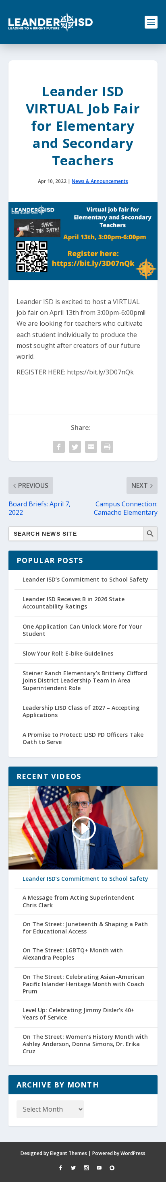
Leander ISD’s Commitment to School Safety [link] (85, 579)
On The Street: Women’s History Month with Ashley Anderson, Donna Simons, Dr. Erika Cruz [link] (85, 1044)
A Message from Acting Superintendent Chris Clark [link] (78, 901)
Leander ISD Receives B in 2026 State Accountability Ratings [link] (73, 602)
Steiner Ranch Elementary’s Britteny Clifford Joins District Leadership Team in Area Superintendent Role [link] (85, 680)
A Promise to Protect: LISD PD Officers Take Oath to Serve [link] (83, 738)
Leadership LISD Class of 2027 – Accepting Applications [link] (81, 711)
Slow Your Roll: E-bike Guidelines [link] (68, 653)
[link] (50, 22)
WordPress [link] (132, 1153)
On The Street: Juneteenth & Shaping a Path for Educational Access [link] (85, 928)
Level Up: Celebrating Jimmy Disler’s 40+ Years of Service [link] (79, 1014)
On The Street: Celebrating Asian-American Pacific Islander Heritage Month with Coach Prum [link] (84, 984)
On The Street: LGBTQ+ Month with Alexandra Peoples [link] (73, 954)
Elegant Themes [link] (68, 1153)
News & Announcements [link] (100, 181)
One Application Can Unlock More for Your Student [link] (82, 630)
